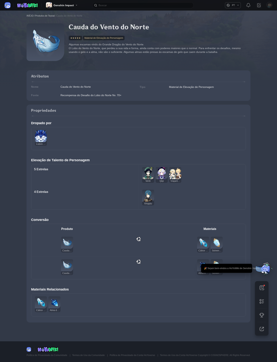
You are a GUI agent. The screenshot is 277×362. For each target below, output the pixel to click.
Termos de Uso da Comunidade (88, 355)
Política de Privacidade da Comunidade (47, 355)
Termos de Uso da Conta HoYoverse (178, 355)
